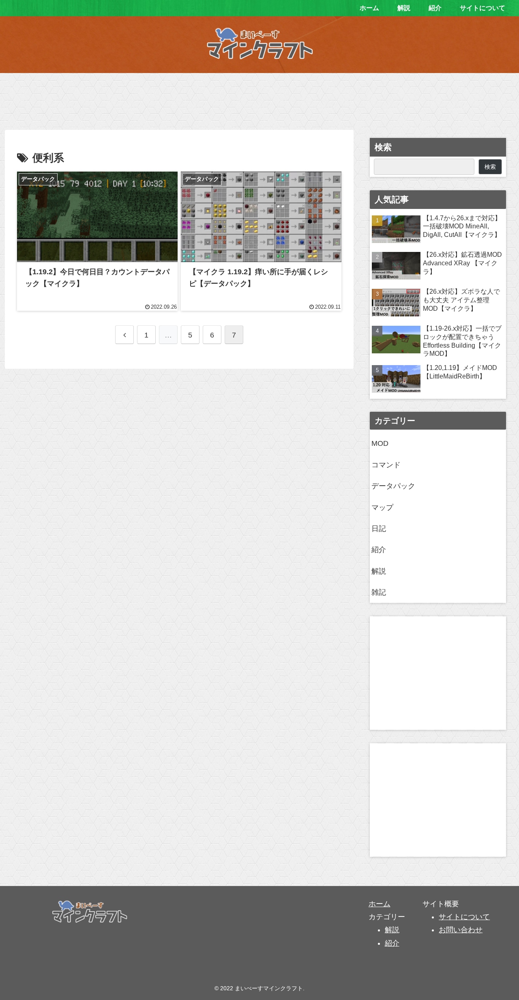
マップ (382, 507)
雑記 (378, 592)
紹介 (378, 550)
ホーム (379, 904)
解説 (378, 571)
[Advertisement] (259, 98)
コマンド (386, 465)
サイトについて (464, 917)
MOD (379, 443)
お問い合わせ (461, 930)
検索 (383, 147)
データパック (393, 486)
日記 (378, 529)
